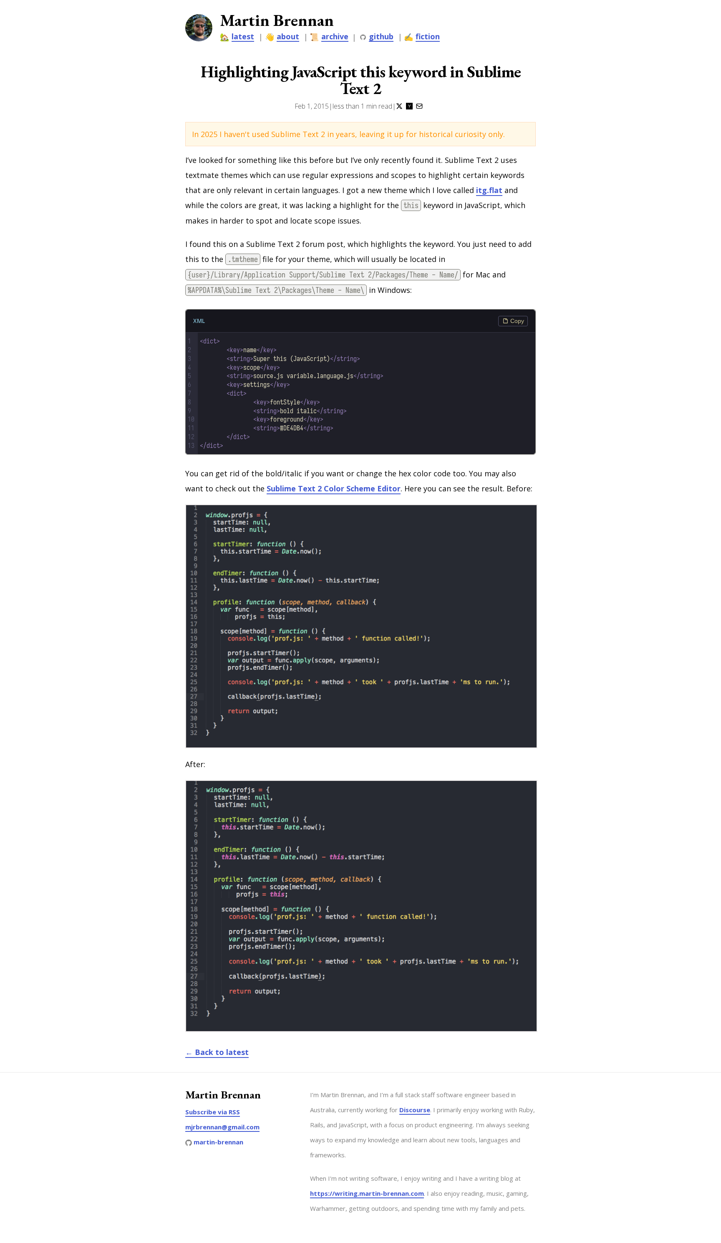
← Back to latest (217, 1052)
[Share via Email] (419, 106)
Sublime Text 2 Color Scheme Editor (334, 488)
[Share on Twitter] (399, 106)
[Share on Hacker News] (409, 106)
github (381, 37)
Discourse (414, 1110)
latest (243, 37)
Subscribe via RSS (212, 1112)
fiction (428, 37)
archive (334, 37)
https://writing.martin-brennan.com (367, 1193)
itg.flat (489, 190)
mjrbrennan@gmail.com (222, 1127)
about (288, 37)
